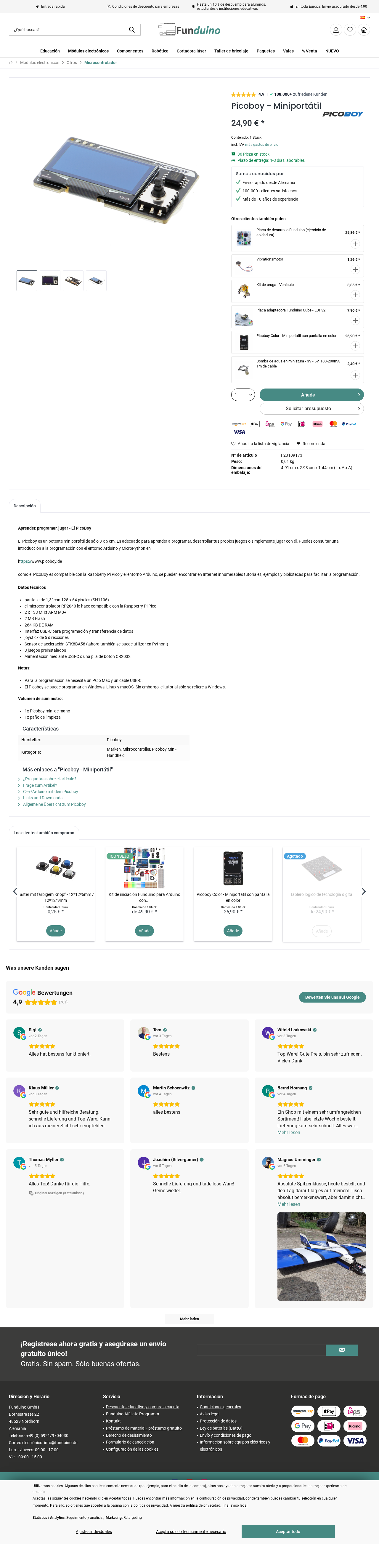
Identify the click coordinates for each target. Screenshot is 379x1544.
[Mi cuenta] (336, 30)
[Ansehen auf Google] (19, 1033)
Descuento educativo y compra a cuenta (142, 1406)
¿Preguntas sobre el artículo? (49, 778)
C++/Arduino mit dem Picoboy (50, 791)
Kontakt (113, 1421)
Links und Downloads (42, 797)
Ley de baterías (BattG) (221, 1428)
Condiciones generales (220, 1406)
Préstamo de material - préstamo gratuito (144, 1428)
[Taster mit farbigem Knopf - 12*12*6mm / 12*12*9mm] (56, 867)
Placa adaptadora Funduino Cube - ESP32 (290, 310)
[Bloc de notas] (350, 30)
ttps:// (25, 561)
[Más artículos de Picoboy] (343, 122)
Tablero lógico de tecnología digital (321, 894)
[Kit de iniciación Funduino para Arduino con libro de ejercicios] (144, 867)
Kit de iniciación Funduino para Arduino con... (144, 897)
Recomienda (313, 443)
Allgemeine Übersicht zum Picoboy (54, 804)
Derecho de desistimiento (129, 1435)
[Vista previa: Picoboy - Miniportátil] (27, 280)
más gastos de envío (261, 145)
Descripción (25, 506)
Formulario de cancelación (130, 1442)
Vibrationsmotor (269, 259)
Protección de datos (218, 1421)
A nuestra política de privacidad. (196, 1505)
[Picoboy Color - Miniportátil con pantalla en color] (233, 867)
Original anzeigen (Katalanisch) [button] (59, 1193)
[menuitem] (364, 30)
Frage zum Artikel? (39, 785)
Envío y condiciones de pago (225, 1435)
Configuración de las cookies (132, 1449)
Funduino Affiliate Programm (132, 1414)
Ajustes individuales (94, 1531)
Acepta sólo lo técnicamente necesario (191, 1531)
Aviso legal (209, 1414)
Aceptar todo (288, 1531)
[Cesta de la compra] (364, 30)
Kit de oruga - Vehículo (275, 284)
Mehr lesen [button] (288, 1132)
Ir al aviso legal (236, 1505)
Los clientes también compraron (44, 832)
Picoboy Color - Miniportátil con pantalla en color (296, 335)
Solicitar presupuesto (308, 408)
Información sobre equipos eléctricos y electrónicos (235, 1446)
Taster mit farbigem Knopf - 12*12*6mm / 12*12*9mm (56, 897)
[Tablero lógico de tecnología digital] (322, 867)
